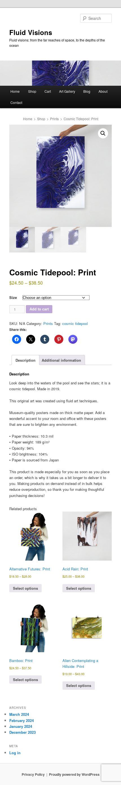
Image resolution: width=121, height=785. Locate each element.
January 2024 (20, 726)
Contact (16, 102)
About (102, 91)
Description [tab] (25, 360)
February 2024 (21, 720)
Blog (86, 91)
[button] (103, 133)
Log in (15, 752)
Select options (25, 588)
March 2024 (19, 714)
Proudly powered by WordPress (74, 774)
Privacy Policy (33, 774)
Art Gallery (67, 91)
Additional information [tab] (61, 360)
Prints (54, 118)
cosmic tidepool (75, 323)
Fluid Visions (30, 32)
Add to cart (39, 309)
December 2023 (22, 732)
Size (13, 297)
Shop (32, 91)
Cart (47, 91)
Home (15, 91)
